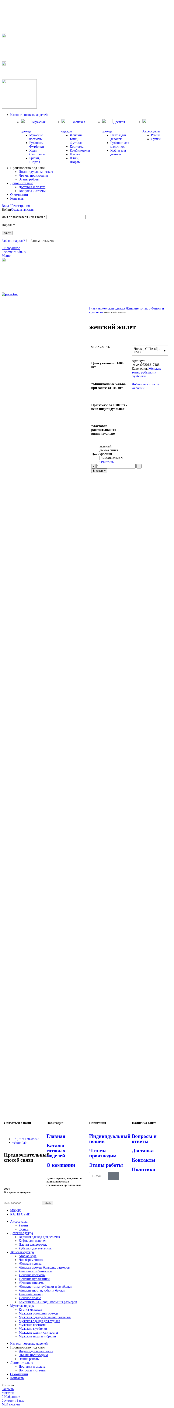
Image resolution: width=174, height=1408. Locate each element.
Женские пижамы (31, 1283)
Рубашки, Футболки (36, 144)
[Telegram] (9, 1172)
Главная (95, 308)
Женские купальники (34, 1279)
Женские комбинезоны (35, 1271)
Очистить (107, 462)
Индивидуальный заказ (36, 171)
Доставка (143, 1150)
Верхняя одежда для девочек (39, 1237)
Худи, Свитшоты (37, 152)
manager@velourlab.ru (21, 72)
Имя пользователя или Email (23, 217)
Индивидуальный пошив (109, 1138)
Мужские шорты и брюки (37, 1336)
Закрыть (8, 1389)
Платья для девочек (118, 137)
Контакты (143, 1160)
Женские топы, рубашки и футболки (146, 372)
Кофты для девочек (118, 152)
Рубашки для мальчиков (119, 144)
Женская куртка (30, 1263)
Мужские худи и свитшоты (38, 1332)
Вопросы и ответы (32, 191)
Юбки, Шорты (75, 160)
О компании (60, 1165)
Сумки (156, 139)
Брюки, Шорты (34, 160)
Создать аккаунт (23, 209)
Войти (7, 232)
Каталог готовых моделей (55, 1150)
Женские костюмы (32, 1275)
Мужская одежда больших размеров (45, 1317)
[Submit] (113, 1176)
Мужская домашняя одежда (38, 1313)
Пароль (8, 225)
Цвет (95, 454)
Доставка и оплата (32, 187)
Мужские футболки (33, 1328)
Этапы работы (29, 179)
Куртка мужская (30, 1309)
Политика (143, 1169)
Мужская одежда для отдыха (39, 1321)
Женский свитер (30, 1294)
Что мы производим (33, 175)
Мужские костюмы (36, 137)
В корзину (99, 470)
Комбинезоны (80, 150)
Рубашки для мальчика (35, 1248)
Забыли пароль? (13, 241)
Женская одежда (113, 308)
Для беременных (31, 1260)
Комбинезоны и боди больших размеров (48, 1302)
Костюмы (77, 146)
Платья (75, 154)
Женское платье (30, 1298)
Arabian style (27, 1256)
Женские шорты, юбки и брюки (42, 1290)
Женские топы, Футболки (77, 139)
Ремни (155, 135)
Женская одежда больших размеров (44, 1267)
